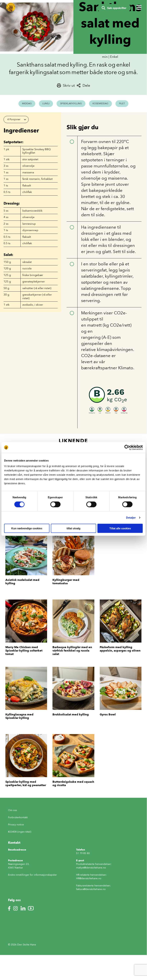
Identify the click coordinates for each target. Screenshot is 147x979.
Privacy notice (16, 824)
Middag (27, 103)
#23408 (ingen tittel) (19, 831)
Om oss (12, 810)
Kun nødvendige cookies (26, 528)
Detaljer (131, 517)
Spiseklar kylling (71, 103)
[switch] (55, 504)
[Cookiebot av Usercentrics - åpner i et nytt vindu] (127, 447)
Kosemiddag (100, 103)
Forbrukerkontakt (18, 817)
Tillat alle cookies (120, 528)
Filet (122, 103)
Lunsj (45, 103)
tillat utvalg (73, 528)
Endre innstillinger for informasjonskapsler (32, 874)
